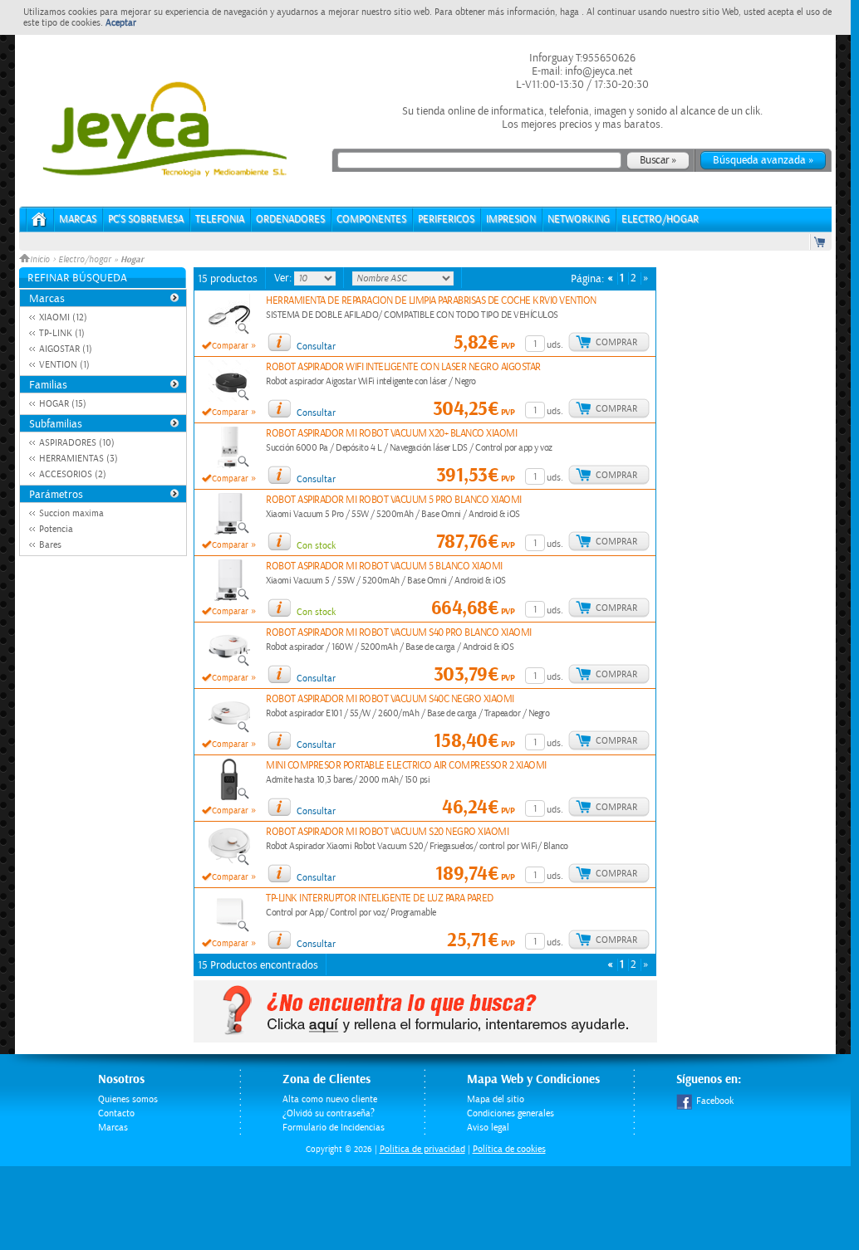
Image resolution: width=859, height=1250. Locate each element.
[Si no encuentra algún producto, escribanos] (425, 1039)
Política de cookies (509, 1149)
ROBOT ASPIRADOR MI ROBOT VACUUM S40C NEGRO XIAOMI (390, 699)
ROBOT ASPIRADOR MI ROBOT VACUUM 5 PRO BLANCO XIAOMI (394, 500)
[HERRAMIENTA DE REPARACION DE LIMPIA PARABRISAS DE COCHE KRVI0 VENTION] (229, 332)
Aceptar (121, 22)
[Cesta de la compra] (820, 242)
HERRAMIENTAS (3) (78, 458)
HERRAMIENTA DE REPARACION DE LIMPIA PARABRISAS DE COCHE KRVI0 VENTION (431, 301)
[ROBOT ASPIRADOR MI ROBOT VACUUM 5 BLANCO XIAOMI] (229, 597)
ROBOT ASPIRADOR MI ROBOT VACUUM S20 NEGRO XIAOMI (387, 832)
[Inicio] (39, 224)
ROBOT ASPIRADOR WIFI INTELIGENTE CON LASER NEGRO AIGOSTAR (403, 367)
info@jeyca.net (597, 71)
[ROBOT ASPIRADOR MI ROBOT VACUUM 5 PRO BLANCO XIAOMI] (229, 531)
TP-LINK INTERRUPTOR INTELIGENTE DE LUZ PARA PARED (379, 898)
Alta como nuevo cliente (329, 1099)
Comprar (616, 342)
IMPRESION (511, 219)
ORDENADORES (290, 219)
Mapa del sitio (495, 1099)
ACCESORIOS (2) (72, 474)
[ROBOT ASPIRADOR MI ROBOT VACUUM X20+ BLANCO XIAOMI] (229, 464)
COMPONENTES (371, 219)
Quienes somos (128, 1099)
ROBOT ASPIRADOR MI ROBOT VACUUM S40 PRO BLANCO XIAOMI (399, 633)
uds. (555, 344)
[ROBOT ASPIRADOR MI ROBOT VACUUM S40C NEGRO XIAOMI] (229, 730)
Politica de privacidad (422, 1149)
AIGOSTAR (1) (65, 349)
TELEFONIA (219, 219)
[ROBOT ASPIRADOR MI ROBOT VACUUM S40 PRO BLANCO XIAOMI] (229, 664)
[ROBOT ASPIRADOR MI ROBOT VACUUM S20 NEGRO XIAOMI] (229, 863)
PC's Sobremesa (146, 219)
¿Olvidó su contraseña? (328, 1113)
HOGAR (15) (62, 403)
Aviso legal (488, 1127)
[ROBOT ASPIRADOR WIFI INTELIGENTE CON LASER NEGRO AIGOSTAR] (229, 398)
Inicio (41, 260)
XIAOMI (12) (63, 317)
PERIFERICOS (446, 219)
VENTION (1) (64, 364)
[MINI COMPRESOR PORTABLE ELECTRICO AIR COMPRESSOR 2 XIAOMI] (229, 796)
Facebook (715, 1101)
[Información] (279, 342)
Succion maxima (71, 513)
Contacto (116, 1113)
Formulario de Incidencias (333, 1127)
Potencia (56, 529)
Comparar (230, 346)
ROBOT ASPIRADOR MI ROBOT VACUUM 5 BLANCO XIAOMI (384, 566)
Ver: (284, 278)
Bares (50, 545)
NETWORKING (578, 219)
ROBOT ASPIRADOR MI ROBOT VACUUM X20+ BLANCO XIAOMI (391, 433)
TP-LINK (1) (62, 333)
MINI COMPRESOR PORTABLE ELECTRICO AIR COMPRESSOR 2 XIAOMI (406, 765)
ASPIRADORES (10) (77, 442)
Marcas (77, 219)
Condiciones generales (510, 1113)
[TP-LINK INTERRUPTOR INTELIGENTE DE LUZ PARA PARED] (229, 929)
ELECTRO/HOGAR (660, 219)
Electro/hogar (84, 260)
